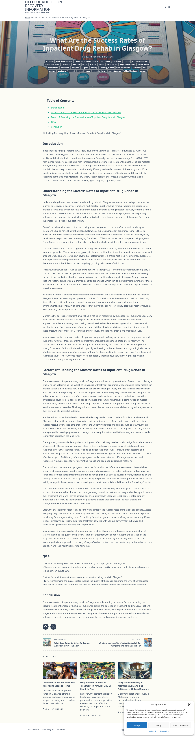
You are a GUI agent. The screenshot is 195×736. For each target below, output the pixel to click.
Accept (137, 725)
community (105, 61)
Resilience (137, 68)
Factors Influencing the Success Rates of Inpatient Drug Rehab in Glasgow (88, 117)
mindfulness (53, 68)
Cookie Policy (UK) (48, 729)
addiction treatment (64, 61)
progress (75, 68)
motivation (64, 68)
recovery (94, 68)
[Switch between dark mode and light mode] (165, 7)
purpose (84, 68)
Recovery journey (107, 68)
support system (115, 71)
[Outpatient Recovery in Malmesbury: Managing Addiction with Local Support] (135, 670)
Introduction (112, 64)
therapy (143, 71)
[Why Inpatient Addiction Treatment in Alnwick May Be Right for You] (97, 670)
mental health (143, 64)
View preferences (180, 725)
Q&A (53, 122)
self (144, 68)
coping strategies (52, 64)
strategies (62, 71)
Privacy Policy (164, 731)
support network (99, 71)
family (85, 64)
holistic (101, 64)
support (72, 71)
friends (93, 64)
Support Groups (84, 71)
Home (27, 17)
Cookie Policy (152, 731)
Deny (158, 725)
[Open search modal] (169, 7)
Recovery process (123, 68)
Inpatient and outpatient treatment (97, 57)
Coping (127, 61)
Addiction (50, 61)
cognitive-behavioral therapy (86, 61)
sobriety (52, 71)
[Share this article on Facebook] (46, 627)
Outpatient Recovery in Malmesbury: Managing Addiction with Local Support (133, 685)
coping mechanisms (140, 61)
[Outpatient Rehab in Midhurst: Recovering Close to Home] (60, 670)
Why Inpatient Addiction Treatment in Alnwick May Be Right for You (95, 685)
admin (47, 709)
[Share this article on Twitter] (53, 627)
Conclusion (116, 61)
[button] (189, 704)
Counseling (66, 64)
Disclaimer (61, 729)
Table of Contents (130, 71)
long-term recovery (127, 64)
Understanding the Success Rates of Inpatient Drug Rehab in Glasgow (86, 112)
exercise (76, 64)
